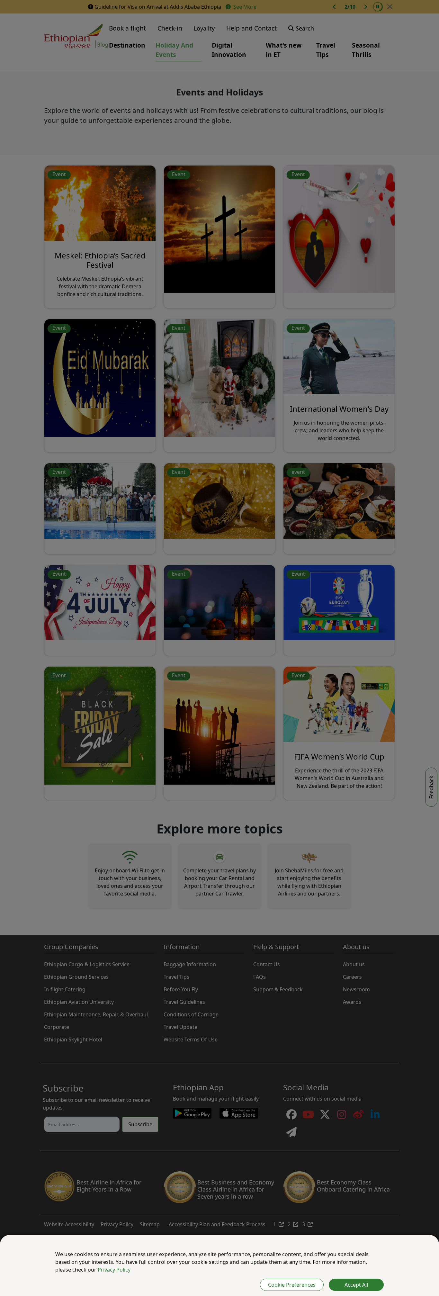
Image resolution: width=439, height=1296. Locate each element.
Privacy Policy (114, 1269)
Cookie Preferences (292, 1284)
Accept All (356, 1284)
